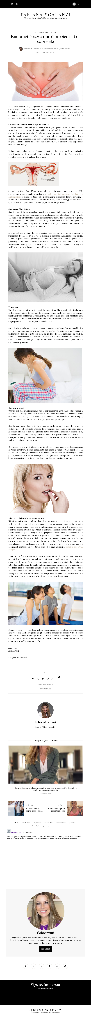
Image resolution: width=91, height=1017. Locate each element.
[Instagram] (17, 4)
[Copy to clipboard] (52, 678)
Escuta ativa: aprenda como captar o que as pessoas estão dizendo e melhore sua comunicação (45, 789)
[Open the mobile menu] (82, 4)
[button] (12, 771)
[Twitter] (12, 4)
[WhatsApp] (47, 678)
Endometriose (61, 823)
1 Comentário (45, 689)
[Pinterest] (43, 678)
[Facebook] (7, 4)
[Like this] (57, 678)
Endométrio (49, 823)
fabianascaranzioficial (45, 989)
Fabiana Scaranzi (34, 49)
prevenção (46, 826)
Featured (52, 32)
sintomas (57, 826)
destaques (26, 823)
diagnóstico (37, 823)
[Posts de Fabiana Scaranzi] (20, 48)
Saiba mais (45, 948)
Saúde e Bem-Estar (41, 32)
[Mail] (57, 966)
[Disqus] (45, 858)
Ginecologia (35, 826)
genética (72, 823)
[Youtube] (41, 966)
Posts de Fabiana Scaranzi (44, 727)
